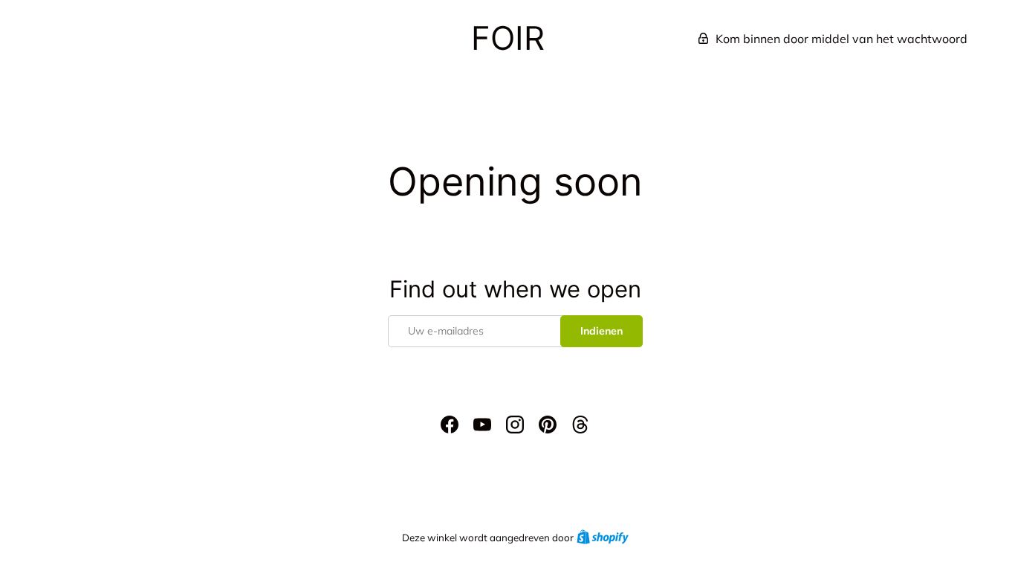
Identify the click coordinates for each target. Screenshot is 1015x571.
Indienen (601, 331)
